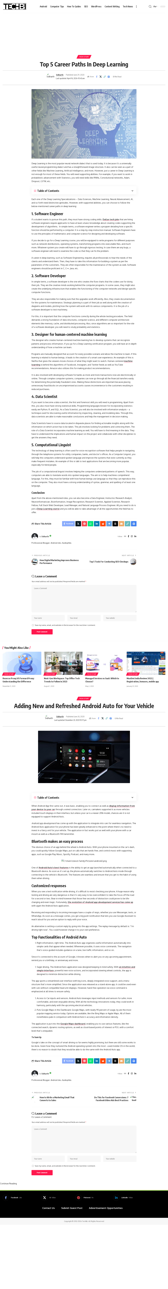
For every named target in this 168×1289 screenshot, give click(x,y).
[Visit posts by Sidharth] (50, 77)
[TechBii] (15, 6)
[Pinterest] (84, 1198)
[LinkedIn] (135, 536)
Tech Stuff (84, 57)
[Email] (121, 523)
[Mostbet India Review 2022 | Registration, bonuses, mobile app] (146, 663)
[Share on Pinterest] (84, 523)
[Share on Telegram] (109, 523)
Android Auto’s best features (54, 867)
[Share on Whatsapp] (90, 523)
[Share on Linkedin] (96, 523)
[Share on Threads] (115, 523)
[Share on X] (101, 77)
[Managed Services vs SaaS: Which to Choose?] (104, 663)
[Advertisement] (84, 32)
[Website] (125, 536)
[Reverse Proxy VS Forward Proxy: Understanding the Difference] (22, 663)
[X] (48, 1198)
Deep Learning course (48, 508)
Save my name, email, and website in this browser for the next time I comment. (65, 625)
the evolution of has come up (100, 902)
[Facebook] (128, 536)
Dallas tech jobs (111, 219)
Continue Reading (8, 1183)
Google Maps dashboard (72, 1023)
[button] (136, 6)
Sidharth (59, 75)
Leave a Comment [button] (43, 1117)
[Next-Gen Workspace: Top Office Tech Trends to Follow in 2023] (63, 663)
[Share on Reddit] (103, 523)
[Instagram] (132, 536)
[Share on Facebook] (96, 77)
